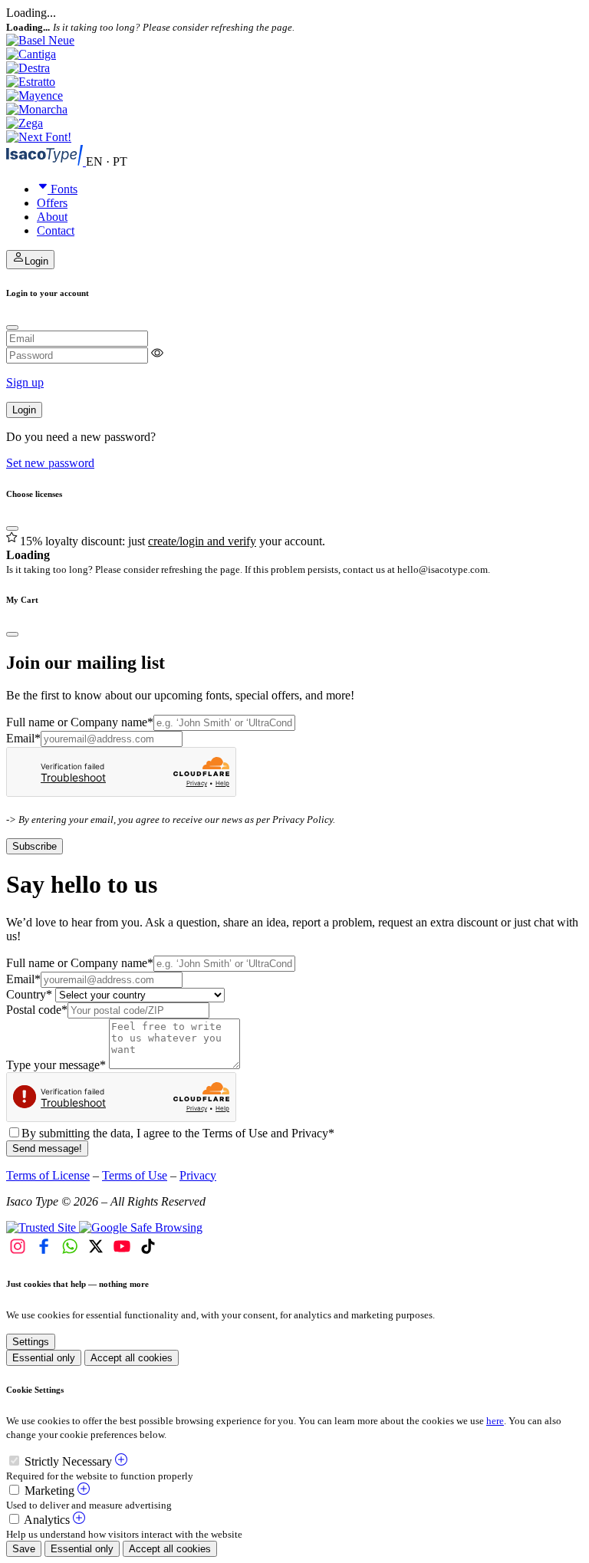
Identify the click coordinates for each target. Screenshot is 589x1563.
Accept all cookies (131, 1358)
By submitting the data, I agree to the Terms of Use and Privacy (177, 1133)
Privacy (197, 1175)
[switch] (14, 1461)
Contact (55, 230)
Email (23, 738)
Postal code (36, 1009)
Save (23, 1549)
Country (29, 994)
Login (24, 410)
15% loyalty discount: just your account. (172, 541)
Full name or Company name (79, 722)
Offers (52, 202)
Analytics (47, 1519)
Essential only (43, 1358)
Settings (30, 1341)
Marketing (49, 1490)
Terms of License (48, 1175)
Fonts (64, 189)
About (52, 216)
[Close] (12, 327)
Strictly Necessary (68, 1461)
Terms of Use (134, 1175)
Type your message (56, 1064)
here (495, 1420)
